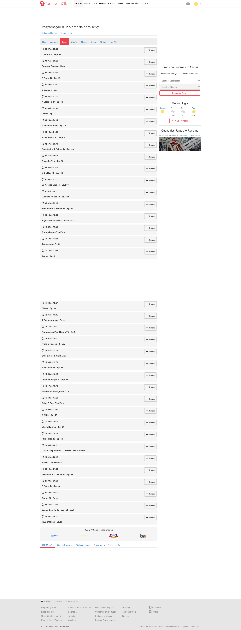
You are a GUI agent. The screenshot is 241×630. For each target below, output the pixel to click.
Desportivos (173, 135)
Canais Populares (65, 545)
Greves (125, 616)
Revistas (183, 135)
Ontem (103, 41)
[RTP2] (84, 535)
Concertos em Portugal (105, 611)
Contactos (194, 626)
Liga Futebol (90, 3)
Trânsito (71, 616)
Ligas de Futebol (48, 611)
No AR (113, 41)
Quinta (84, 41)
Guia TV (78, 3)
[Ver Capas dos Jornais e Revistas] (180, 144)
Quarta (74, 41)
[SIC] (113, 535)
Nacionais (163, 135)
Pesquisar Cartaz (179, 93)
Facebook (156, 607)
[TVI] (143, 535)
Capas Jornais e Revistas (79, 607)
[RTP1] (55, 535)
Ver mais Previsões (179, 120)
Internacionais (194, 135)
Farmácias (73, 611)
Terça (64, 41)
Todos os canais (83, 545)
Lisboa (163, 108)
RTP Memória (47, 545)
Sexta (93, 41)
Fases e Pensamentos (105, 620)
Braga (183, 108)
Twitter (155, 611)
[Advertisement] (122, 16)
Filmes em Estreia (190, 73)
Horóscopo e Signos (104, 607)
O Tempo (126, 607)
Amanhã (54, 41)
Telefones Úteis (129, 611)
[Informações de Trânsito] (188, 3)
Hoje (44, 41)
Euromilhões (132, 3)
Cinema (120, 3)
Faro (193, 108)
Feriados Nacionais (103, 616)
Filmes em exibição (169, 73)
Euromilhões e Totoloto (51, 620)
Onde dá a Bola (107, 3)
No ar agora (99, 545)
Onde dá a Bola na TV (51, 616)
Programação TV (48, 607)
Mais (144, 3)
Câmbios (72, 620)
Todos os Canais (49, 33)
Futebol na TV (66, 33)
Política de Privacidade (169, 626)
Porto (173, 108)
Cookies (184, 626)
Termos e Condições (147, 626)
